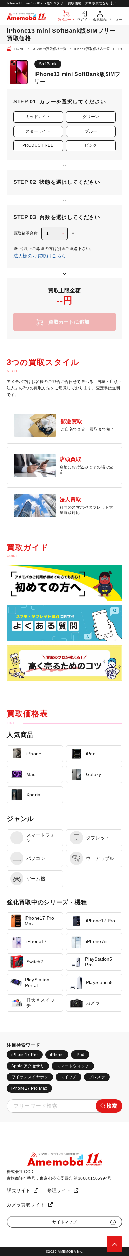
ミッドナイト (38, 116)
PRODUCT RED (38, 145)
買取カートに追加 (69, 322)
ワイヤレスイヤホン (29, 1077)
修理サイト (59, 1190)
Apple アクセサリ (27, 1066)
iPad (80, 1054)
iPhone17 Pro (24, 1054)
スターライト (38, 131)
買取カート (66, 19)
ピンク (91, 145)
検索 (112, 1106)
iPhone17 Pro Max (29, 1088)
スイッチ (68, 1077)
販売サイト (19, 1190)
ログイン (84, 19)
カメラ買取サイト (26, 1204)
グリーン (91, 116)
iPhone (57, 1054)
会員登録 (100, 19)
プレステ (97, 1077)
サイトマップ (64, 1222)
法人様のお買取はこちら (39, 255)
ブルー (91, 131)
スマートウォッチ (72, 1066)
